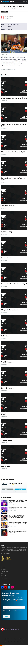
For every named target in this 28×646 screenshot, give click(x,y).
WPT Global (3, 569)
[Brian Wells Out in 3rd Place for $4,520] (14, 140)
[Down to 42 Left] (14, 454)
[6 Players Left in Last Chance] (14, 298)
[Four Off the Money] (14, 350)
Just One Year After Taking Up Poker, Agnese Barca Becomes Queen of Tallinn (17, 501)
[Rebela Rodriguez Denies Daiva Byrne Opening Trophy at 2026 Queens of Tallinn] (4, 528)
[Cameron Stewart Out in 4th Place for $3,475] (14, 166)
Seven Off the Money (7, 388)
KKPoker (3, 573)
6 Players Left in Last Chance (10, 310)
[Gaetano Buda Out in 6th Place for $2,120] (14, 272)
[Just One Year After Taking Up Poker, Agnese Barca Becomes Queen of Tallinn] (4, 505)
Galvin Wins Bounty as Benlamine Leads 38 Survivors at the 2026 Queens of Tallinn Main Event (16, 516)
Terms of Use (13, 642)
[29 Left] (14, 402)
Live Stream (4, 11)
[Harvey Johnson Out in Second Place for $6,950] (14, 112)
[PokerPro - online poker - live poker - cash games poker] (7, 2)
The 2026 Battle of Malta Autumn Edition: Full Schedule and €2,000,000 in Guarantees (17, 531)
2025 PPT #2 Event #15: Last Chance (8, 69)
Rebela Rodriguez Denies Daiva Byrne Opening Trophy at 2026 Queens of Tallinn (17, 524)
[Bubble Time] (14, 324)
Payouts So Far (6, 258)
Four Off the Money (7, 362)
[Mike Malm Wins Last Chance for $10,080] (14, 86)
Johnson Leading (6, 232)
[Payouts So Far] (14, 246)
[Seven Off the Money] (14, 376)
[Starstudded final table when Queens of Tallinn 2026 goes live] (4, 513)
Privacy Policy (20, 642)
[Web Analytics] (2, 645)
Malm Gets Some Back (8, 206)
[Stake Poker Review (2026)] (4, 485)
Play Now (20, 489)
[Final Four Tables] (14, 428)
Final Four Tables (6, 440)
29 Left (3, 414)
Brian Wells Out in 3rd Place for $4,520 (13, 152)
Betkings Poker (4, 576)
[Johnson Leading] (14, 220)
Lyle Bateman (10, 16)
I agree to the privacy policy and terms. (13, 610)
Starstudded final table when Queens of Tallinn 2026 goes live (17, 508)
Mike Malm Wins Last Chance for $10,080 (14, 98)
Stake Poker (4, 578)
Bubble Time (5, 336)
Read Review (7, 489)
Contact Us (7, 642)
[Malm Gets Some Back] (14, 194)
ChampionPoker (4, 571)
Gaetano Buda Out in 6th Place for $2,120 (14, 284)
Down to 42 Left (6, 466)
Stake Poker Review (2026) (15, 483)
